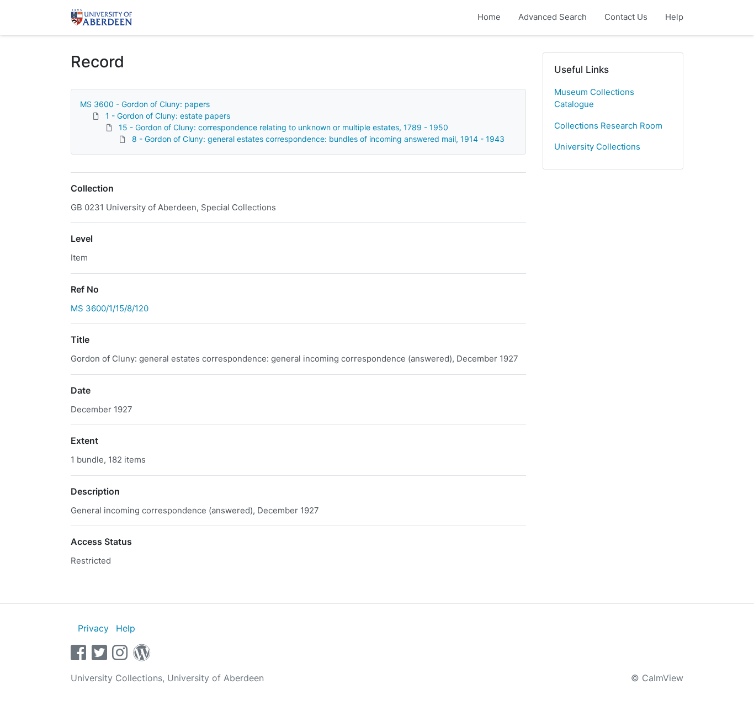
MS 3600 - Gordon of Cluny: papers (145, 104)
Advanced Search (552, 17)
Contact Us (625, 17)
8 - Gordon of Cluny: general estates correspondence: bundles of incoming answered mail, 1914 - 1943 (318, 139)
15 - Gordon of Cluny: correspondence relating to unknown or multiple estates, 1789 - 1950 (283, 127)
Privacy (93, 628)
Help (674, 17)
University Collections (597, 146)
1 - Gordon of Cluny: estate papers (167, 115)
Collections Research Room (608, 125)
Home (489, 17)
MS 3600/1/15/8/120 (109, 308)
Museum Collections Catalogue (594, 98)
